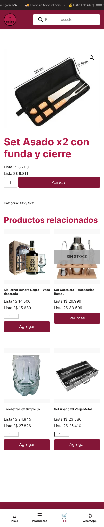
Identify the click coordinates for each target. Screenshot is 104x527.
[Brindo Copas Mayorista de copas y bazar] (10, 19)
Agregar (59, 182)
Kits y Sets (26, 203)
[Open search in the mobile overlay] (66, 19)
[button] (91, 57)
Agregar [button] (27, 326)
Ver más (77, 318)
